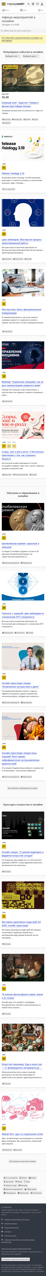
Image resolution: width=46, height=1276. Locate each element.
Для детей (9, 1182)
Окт (4, 1124)
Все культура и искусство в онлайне (22, 1161)
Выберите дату (29, 56)
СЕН (4, 442)
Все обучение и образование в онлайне (22, 788)
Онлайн (27, 119)
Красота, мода (11, 1185)
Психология (19, 259)
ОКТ (14, 442)
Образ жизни (31, 1189)
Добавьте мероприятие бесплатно (16, 1259)
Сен (4, 164)
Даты (25, 10)
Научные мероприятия (11, 563)
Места (7, 10)
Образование (27, 563)
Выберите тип (12, 56)
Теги (41, 10)
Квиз (28, 1182)
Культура (7, 119)
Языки (19, 1182)
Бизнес (24, 1178)
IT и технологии (9, 189)
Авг (3, 1055)
